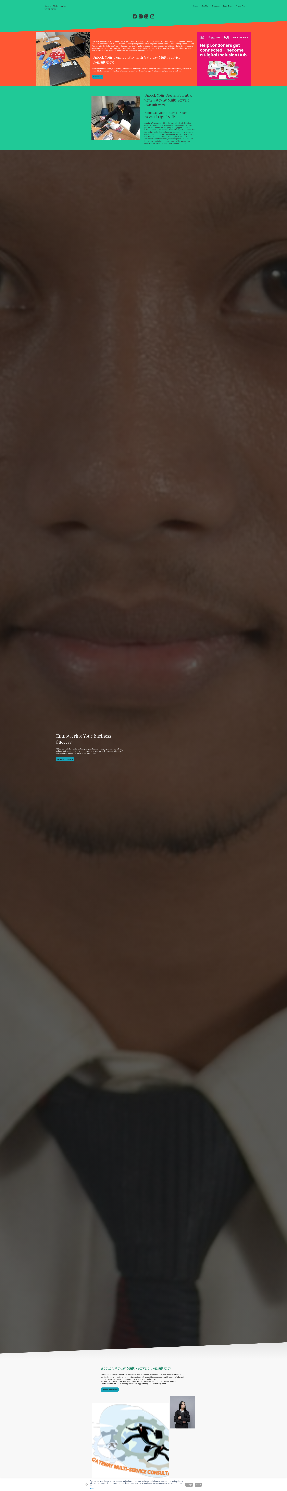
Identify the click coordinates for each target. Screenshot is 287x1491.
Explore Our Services (65, 759)
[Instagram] (141, 16)
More (92, 1488)
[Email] (152, 16)
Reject (198, 1485)
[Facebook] (135, 16)
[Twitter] (146, 16)
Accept (189, 1485)
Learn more (97, 77)
